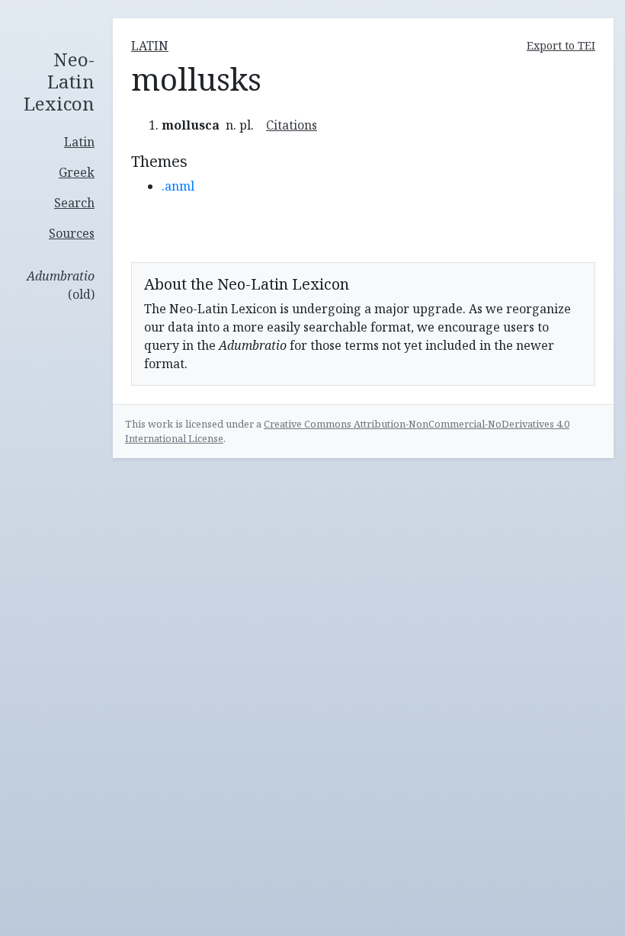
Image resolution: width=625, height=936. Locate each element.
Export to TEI (561, 45)
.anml (178, 186)
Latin (79, 141)
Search (74, 202)
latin (149, 45)
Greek (77, 172)
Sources (72, 233)
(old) (61, 285)
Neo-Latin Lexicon (59, 81)
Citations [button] (291, 125)
